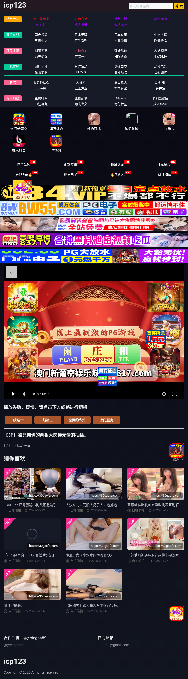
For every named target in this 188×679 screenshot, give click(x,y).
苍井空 (160, 88)
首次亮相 (81, 56)
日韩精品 (81, 66)
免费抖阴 (41, 98)
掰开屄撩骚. (13, 605)
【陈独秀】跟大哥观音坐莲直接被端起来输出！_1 (103, 605)
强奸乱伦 (120, 50)
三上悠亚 (81, 88)
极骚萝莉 (41, 72)
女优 (13, 82)
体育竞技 (23, 164)
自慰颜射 (160, 72)
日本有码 (120, 35)
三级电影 (41, 40)
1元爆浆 (164, 164)
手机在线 (12, 66)
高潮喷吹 (120, 72)
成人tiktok (160, 104)
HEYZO (81, 72)
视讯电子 (70, 175)
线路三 (48, 420)
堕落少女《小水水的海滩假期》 (90, 555)
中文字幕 (160, 35)
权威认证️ (117, 164)
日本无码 (81, 35)
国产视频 (41, 35)
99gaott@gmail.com (113, 645)
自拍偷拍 (81, 50)
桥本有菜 (120, 88)
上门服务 (106, 420)
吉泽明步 (160, 82)
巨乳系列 (81, 40)
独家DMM (160, 56)
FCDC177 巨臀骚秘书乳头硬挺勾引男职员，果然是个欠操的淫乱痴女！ (57, 505)
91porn (121, 98)
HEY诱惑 (121, 56)
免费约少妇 (77, 420)
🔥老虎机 (117, 175)
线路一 (18, 420)
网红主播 (41, 66)
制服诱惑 (41, 50)
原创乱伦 (81, 98)
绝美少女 (41, 56)
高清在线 (12, 35)
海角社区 (120, 104)
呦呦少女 (81, 104)
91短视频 (41, 104)
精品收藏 (12, 50)
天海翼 (41, 88)
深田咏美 (120, 82)
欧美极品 (160, 40)
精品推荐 (23, 446)
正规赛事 (70, 164)
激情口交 (120, 66)
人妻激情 (120, 40)
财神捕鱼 (164, 175)
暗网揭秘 (12, 98)
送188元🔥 (23, 175)
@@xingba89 (14, 645)
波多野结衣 (41, 82)
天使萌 (81, 82)
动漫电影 (160, 66)
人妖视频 (160, 50)
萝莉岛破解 (160, 98)
